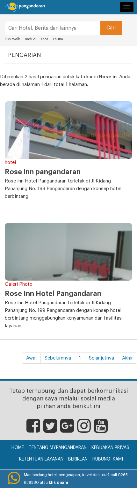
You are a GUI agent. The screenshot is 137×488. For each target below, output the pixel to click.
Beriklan (78, 459)
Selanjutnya (101, 358)
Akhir (127, 358)
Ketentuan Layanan (41, 459)
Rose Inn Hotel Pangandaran (53, 293)
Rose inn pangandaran (43, 171)
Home (17, 447)
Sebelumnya (58, 358)
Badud (30, 39)
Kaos (44, 39)
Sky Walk (12, 39)
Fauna (58, 39)
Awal (31, 358)
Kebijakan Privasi (111, 447)
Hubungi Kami (107, 459)
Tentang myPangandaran (58, 447)
